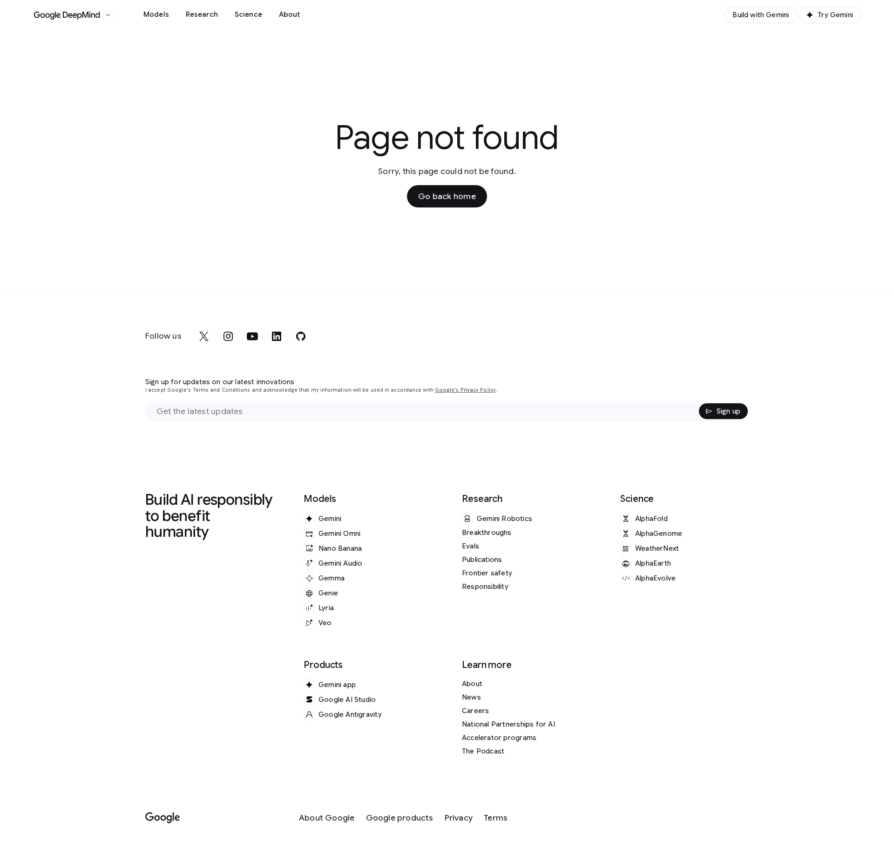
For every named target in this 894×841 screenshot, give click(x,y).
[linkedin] (276, 336)
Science (248, 14)
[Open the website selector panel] (108, 15)
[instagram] (228, 336)
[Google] (162, 818)
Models (156, 14)
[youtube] (252, 336)
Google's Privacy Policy (465, 390)
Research (202, 14)
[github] (301, 336)
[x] (204, 336)
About (289, 14)
